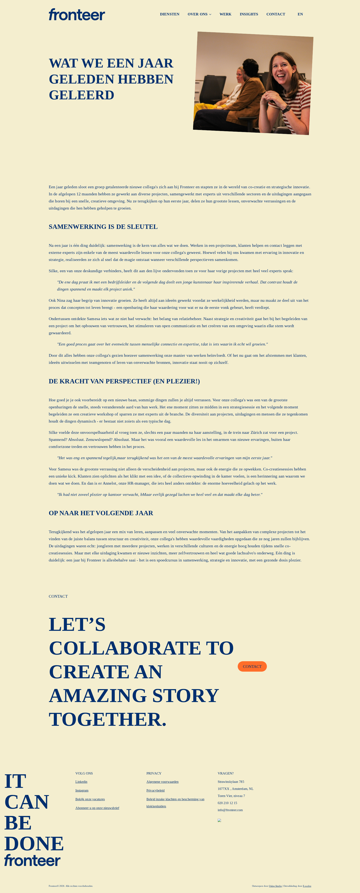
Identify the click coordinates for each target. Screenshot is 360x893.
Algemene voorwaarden (162, 781)
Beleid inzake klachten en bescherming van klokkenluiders (175, 802)
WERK (225, 14)
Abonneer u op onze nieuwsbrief (97, 808)
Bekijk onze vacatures (90, 799)
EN (300, 14)
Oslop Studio (275, 886)
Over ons (198, 14)
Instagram (82, 790)
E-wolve (307, 886)
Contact (275, 14)
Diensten (169, 14)
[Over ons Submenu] (211, 14)
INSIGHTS (249, 14)
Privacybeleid (155, 790)
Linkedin (81, 781)
